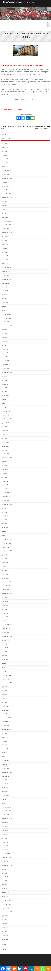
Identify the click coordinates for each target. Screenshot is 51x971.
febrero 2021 (5, 306)
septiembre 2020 (7, 326)
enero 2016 (5, 535)
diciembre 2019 (6, 361)
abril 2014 (4, 609)
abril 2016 (4, 524)
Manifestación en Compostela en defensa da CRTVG (38, 128)
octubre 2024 (5, 174)
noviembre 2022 (6, 225)
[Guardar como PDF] (8, 109)
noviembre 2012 (6, 675)
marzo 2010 (5, 795)
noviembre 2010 (6, 764)
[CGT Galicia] (25, 18)
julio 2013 (4, 644)
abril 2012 (4, 702)
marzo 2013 (5, 660)
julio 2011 (4, 733)
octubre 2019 (5, 368)
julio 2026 (4, 143)
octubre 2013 (5, 632)
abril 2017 (4, 477)
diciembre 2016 (6, 493)
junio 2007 (5, 923)
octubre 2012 (5, 679)
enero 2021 (5, 310)
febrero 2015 (5, 578)
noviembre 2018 (6, 411)
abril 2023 (4, 213)
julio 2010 (4, 780)
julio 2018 (4, 427)
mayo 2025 (5, 155)
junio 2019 (5, 384)
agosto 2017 (5, 462)
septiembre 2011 (7, 729)
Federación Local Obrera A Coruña (32, 66)
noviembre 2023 (6, 194)
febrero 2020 (5, 353)
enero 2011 (5, 757)
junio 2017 (5, 469)
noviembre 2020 (6, 318)
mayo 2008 (5, 881)
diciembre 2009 (6, 807)
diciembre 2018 (6, 407)
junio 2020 (5, 337)
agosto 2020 (5, 330)
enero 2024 (5, 190)
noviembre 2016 (6, 497)
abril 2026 (4, 151)
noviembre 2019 (6, 365)
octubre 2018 (5, 415)
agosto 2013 (5, 640)
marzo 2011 (5, 749)
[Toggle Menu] (48, 24)
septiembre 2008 (7, 865)
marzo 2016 (5, 528)
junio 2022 (5, 244)
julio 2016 (4, 512)
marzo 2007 (5, 935)
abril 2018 (4, 438)
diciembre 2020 (6, 314)
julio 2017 (4, 465)
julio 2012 (4, 691)
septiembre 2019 (7, 372)
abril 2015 (4, 570)
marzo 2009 (5, 842)
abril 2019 (4, 392)
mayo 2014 (5, 605)
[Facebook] (18, 118)
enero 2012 (5, 714)
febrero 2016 (5, 531)
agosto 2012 (5, 687)
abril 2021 (4, 299)
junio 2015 (5, 562)
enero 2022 (5, 264)
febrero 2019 (5, 399)
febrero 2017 (5, 485)
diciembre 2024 (6, 170)
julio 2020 (4, 334)
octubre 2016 (5, 500)
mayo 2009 (5, 834)
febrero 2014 (5, 617)
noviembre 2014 (6, 586)
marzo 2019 (5, 396)
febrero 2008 (5, 892)
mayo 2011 (5, 741)
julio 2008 (4, 873)
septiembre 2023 (7, 198)
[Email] (32, 118)
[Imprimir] (19, 109)
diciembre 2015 (6, 539)
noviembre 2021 (6, 271)
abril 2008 (4, 885)
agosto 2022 (5, 236)
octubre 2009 (5, 815)
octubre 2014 (5, 590)
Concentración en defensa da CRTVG (13, 128)
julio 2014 (4, 597)
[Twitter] (23, 118)
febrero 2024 (5, 186)
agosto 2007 (5, 916)
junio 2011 (5, 737)
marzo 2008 (5, 889)
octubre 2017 (5, 454)
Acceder (4, 950)
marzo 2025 (5, 159)
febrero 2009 (5, 846)
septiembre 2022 (7, 233)
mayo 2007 (5, 927)
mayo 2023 (5, 209)
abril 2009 (4, 838)
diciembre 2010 (6, 760)
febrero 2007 (5, 939)
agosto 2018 (5, 423)
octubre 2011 (5, 726)
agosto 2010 (5, 776)
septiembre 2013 (7, 636)
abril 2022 (4, 252)
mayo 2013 (5, 652)
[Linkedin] (28, 118)
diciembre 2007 (6, 900)
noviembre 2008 (6, 857)
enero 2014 (5, 621)
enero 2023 (5, 217)
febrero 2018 (5, 446)
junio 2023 (5, 205)
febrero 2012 (5, 710)
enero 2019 (5, 403)
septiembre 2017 (7, 458)
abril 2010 (4, 791)
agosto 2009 (5, 823)
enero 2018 (5, 450)
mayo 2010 (5, 788)
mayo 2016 (5, 520)
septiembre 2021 (7, 279)
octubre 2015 (5, 547)
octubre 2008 (5, 861)
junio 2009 (5, 830)
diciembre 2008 (6, 854)
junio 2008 (5, 877)
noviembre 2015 (6, 543)
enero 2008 (5, 896)
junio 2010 (5, 784)
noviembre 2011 (6, 722)
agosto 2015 (5, 555)
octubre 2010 (5, 768)
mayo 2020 (5, 341)
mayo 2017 (5, 473)
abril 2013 (4, 656)
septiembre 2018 (7, 419)
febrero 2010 (5, 799)
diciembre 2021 (6, 268)
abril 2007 (4, 931)
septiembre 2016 (7, 504)
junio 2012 (5, 694)
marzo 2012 (5, 706)
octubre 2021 (5, 275)
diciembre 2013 (6, 625)
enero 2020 (5, 357)
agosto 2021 (5, 283)
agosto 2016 (5, 508)
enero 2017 (5, 489)
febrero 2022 (5, 260)
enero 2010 (5, 803)
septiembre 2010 (7, 772)
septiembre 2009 (7, 819)
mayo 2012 (5, 698)
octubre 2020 (5, 322)
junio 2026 (5, 147)
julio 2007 (4, 920)
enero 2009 (5, 850)
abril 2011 (4, 745)
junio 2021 (5, 291)
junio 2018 (5, 431)
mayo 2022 (5, 248)
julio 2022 (4, 240)
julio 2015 (4, 559)
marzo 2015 (5, 574)
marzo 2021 (5, 302)
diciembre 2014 (6, 582)
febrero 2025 (5, 163)
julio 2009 (4, 826)
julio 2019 (4, 380)
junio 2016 (5, 516)
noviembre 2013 (6, 628)
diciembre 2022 (6, 221)
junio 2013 (5, 648)
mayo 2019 (5, 388)
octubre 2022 (5, 229)
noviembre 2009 (6, 811)
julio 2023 (4, 202)
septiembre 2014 (7, 594)
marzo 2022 (5, 256)
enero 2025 (5, 167)
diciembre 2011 (6, 718)
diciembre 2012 (6, 671)
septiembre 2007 (7, 912)
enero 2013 (5, 667)
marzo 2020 (5, 349)
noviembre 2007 (6, 904)
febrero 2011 (5, 753)
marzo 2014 (5, 613)
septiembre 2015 (7, 551)
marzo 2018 (5, 442)
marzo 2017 (5, 481)
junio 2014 (5, 601)
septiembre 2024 (7, 178)
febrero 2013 (5, 663)
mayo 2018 (5, 434)
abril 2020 (4, 345)
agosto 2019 (5, 376)
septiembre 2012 (7, 683)
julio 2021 (4, 287)
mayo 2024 (5, 182)
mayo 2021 (5, 295)
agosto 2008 (5, 869)
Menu (25, 21)
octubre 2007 (5, 908)
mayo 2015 (5, 566)
